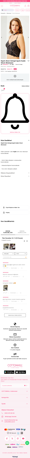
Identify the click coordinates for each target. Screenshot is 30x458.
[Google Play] (9, 372)
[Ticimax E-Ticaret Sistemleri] (15, 457)
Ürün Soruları (22, 231)
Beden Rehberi (25, 86)
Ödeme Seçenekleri (8, 173)
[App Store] (20, 372)
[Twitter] (12, 438)
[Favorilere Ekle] (28, 61)
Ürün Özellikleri (6, 140)
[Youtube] (23, 438)
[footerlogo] (15, 366)
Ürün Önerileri (6, 176)
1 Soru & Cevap (18, 64)
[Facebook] (7, 438)
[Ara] (2, 10)
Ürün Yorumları (8, 231)
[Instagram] (18, 438)
